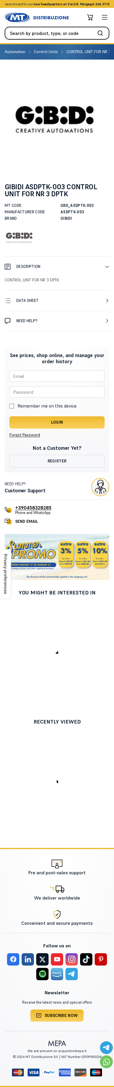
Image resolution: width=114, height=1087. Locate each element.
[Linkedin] (28, 959)
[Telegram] (71, 974)
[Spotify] (42, 974)
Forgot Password (24, 434)
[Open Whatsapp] (106, 1061)
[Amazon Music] (57, 974)
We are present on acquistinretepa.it (57, 1051)
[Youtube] (57, 959)
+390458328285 (33, 507)
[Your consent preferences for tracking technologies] (5, 574)
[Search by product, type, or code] (102, 33)
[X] (42, 959)
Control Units (46, 51)
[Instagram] (71, 959)
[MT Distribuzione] (37, 17)
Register (57, 461)
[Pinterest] (101, 959)
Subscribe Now (61, 1015)
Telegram (103, 4)
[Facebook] (13, 959)
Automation (16, 51)
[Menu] (105, 17)
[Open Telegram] (106, 1047)
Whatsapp (83, 4)
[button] (57, 266)
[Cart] (90, 17)
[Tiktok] (86, 959)
